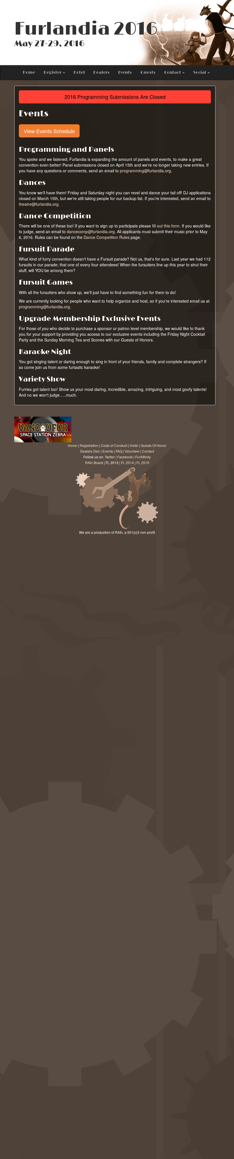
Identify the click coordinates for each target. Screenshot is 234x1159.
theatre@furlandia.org (38, 204)
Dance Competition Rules (107, 237)
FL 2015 (142, 462)
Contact (148, 451)
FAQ (119, 451)
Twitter (110, 456)
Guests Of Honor (153, 445)
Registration (89, 445)
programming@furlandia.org (145, 170)
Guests (148, 72)
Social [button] (200, 72)
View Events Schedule (49, 131)
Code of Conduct (114, 445)
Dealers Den (90, 451)
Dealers (101, 72)
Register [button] (53, 72)
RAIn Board (94, 462)
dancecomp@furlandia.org (91, 231)
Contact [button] (173, 72)
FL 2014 (127, 462)
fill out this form (165, 226)
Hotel (79, 72)
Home (29, 72)
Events (125, 72)
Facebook (125, 456)
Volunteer (132, 451)
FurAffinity (143, 456)
